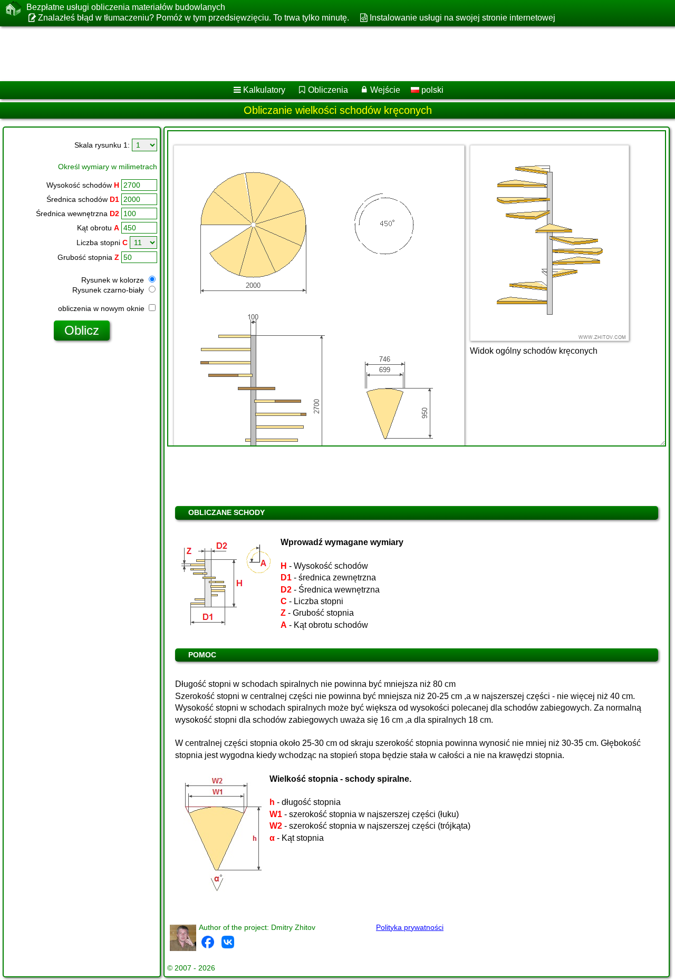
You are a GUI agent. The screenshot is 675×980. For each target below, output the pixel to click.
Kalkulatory (264, 89)
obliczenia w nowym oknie (102, 308)
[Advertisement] (320, 53)
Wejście (385, 89)
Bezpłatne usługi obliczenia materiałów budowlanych (125, 7)
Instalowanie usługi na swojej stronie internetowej (462, 17)
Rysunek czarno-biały (109, 290)
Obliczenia (328, 89)
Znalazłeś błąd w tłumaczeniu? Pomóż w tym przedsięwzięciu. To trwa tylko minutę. (193, 17)
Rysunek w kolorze (113, 280)
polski (431, 89)
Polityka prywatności (409, 927)
